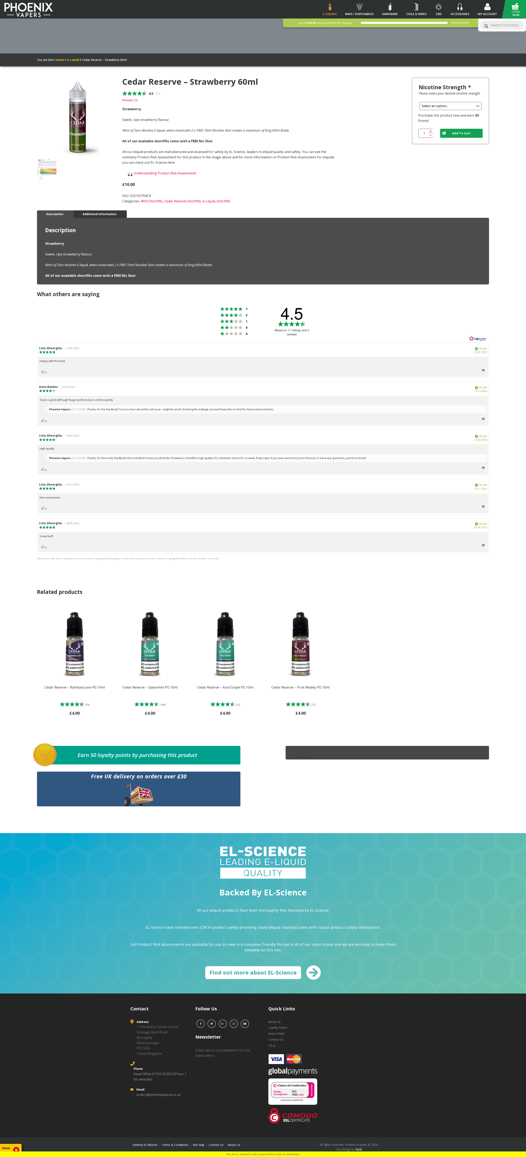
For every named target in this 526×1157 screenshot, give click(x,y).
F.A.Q (271, 1045)
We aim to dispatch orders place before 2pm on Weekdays (263, 1154)
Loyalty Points (277, 1027)
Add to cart (461, 133)
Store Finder (276, 1033)
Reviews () (130, 100)
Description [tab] (54, 214)
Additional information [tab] (100, 214)
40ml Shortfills (152, 201)
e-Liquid (73, 60)
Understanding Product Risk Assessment (165, 173)
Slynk (358, 1149)
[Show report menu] (483, 371)
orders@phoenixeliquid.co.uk (158, 1094)
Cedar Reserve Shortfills (182, 201)
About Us (274, 1022)
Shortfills (223, 201)
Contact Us (275, 1039)
